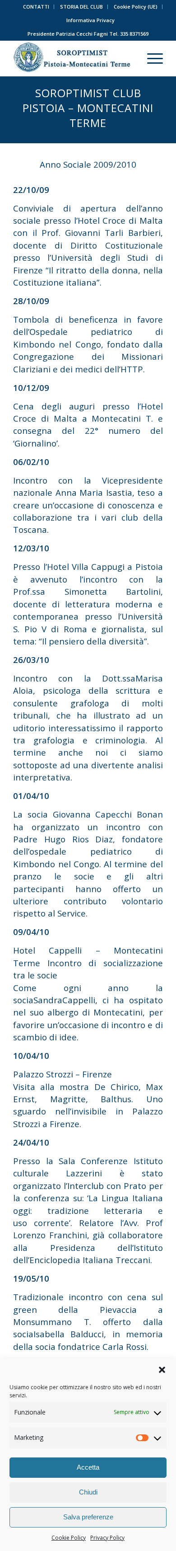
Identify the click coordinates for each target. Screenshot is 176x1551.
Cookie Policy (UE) (135, 6)
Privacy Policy (107, 1538)
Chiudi (88, 1492)
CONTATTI (36, 6)
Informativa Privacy (90, 20)
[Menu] (150, 58)
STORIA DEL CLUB (81, 6)
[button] (162, 1369)
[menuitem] (36, 7)
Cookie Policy (68, 1538)
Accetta (88, 1467)
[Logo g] (73, 58)
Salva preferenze (88, 1517)
